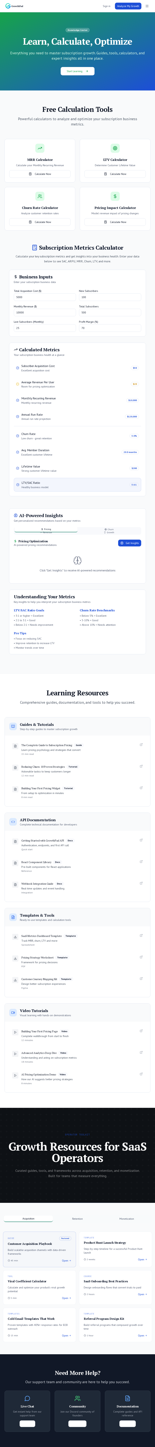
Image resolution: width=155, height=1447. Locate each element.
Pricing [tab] (47, 529)
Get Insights (132, 543)
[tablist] (77, 531)
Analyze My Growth (128, 6)
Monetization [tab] (126, 1218)
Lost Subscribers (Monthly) (29, 321)
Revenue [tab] (47, 532)
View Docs (127, 1423)
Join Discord (77, 1423)
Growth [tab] (110, 532)
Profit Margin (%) (88, 321)
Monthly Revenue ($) (25, 306)
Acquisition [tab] (28, 1218)
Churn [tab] (111, 529)
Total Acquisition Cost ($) (27, 291)
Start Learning (74, 71)
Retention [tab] (77, 1218)
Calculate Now (43, 174)
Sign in (106, 6)
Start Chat (27, 1423)
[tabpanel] (77, 559)
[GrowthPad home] (16, 6)
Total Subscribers (89, 306)
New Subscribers (88, 291)
